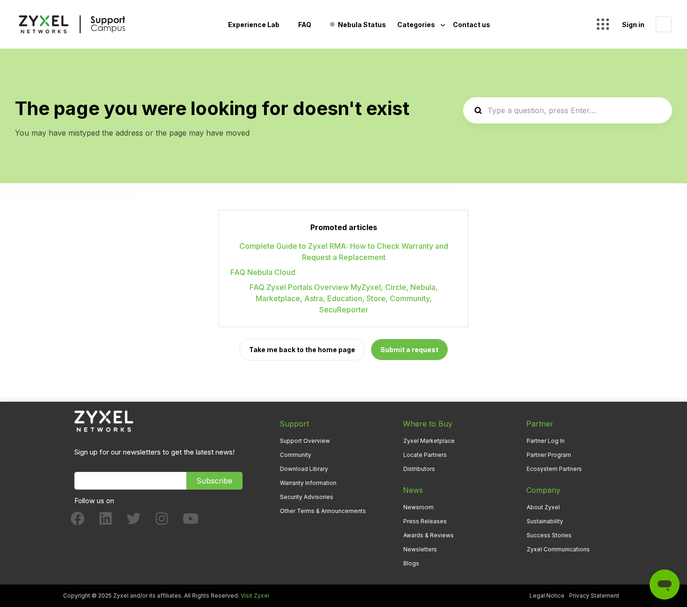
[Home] (72, 24)
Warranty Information (308, 482)
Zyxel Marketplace (429, 440)
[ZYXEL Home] (103, 420)
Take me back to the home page (302, 350)
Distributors (419, 468)
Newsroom (418, 507)
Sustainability (545, 521)
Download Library (304, 468)
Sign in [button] (633, 25)
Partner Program (549, 454)
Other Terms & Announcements (323, 510)
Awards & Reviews (428, 535)
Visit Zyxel (255, 595)
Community (295, 454)
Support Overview (305, 440)
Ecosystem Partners (554, 468)
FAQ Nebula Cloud (262, 272)
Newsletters (420, 549)
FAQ (304, 25)
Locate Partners (425, 454)
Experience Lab (253, 25)
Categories (417, 25)
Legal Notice (547, 595)
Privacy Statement (594, 595)
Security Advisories (306, 496)
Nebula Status (362, 25)
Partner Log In (546, 440)
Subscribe (214, 480)
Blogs (411, 563)
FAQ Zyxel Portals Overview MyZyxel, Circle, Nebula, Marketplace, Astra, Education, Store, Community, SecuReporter (344, 298)
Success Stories (549, 535)
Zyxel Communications (558, 549)
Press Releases (425, 521)
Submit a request (409, 350)
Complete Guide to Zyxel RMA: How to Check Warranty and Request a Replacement (343, 251)
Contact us (471, 25)
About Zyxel (543, 507)
